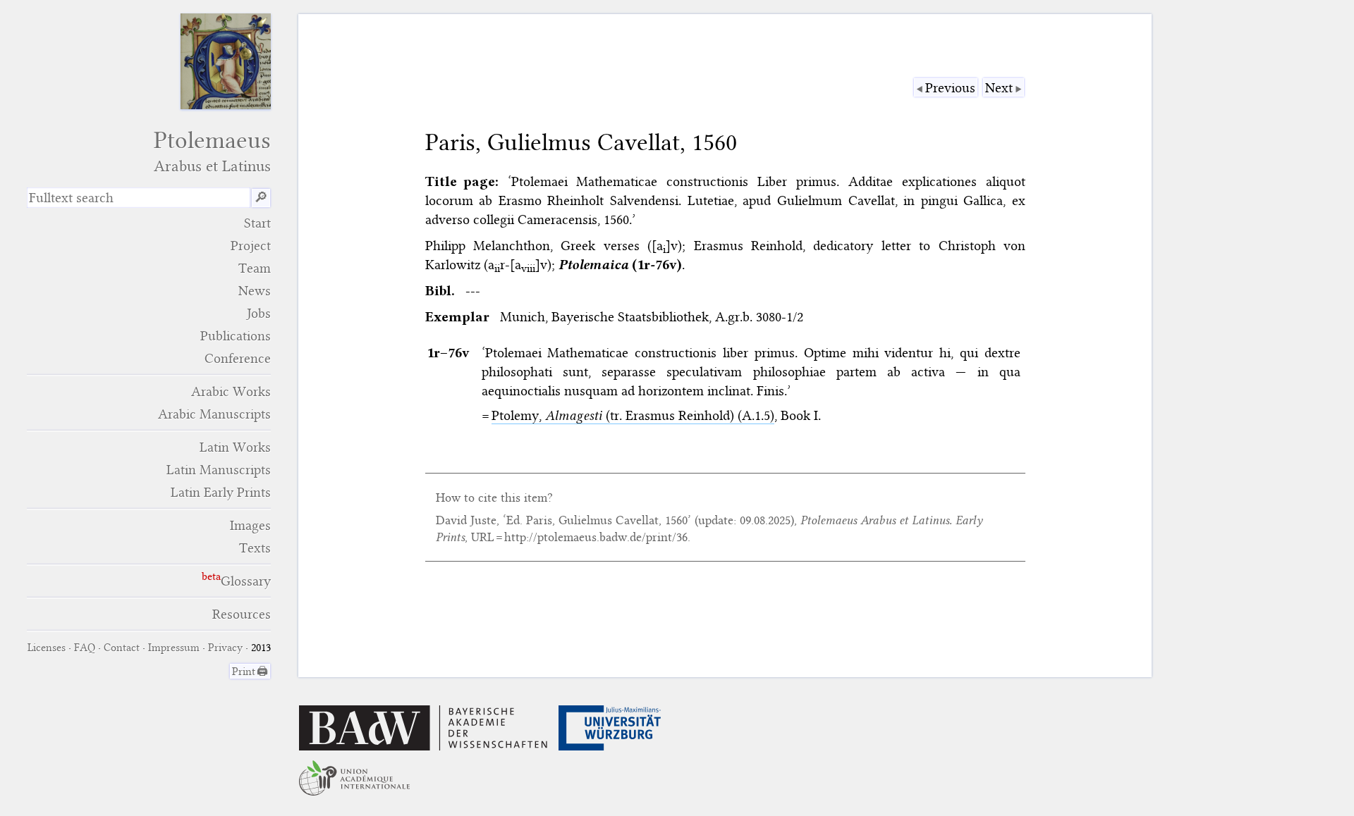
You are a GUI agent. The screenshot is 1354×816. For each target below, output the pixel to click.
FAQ (84, 647)
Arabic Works (231, 391)
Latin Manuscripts (218, 470)
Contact (122, 647)
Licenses (47, 647)
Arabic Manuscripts (214, 414)
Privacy (225, 647)
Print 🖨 (250, 671)
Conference (238, 358)
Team (254, 268)
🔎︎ (261, 198)
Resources (241, 614)
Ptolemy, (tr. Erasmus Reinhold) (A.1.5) (633, 415)
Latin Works (235, 447)
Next (999, 88)
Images (250, 525)
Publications (235, 336)
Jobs (259, 313)
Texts (255, 548)
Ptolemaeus (212, 151)
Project (251, 245)
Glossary (246, 581)
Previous (950, 88)
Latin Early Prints (221, 492)
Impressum (174, 647)
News (254, 291)
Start (257, 223)
